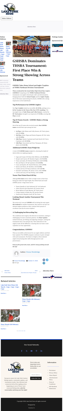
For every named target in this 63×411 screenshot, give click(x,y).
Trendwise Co (31, 408)
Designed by (31, 405)
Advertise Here (4, 94)
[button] (44, 260)
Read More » (3, 293)
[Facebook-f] (21, 351)
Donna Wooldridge (33, 252)
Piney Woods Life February (9, 324)
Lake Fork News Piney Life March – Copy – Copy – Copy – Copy (2, 51)
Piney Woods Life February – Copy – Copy (9, 51)
